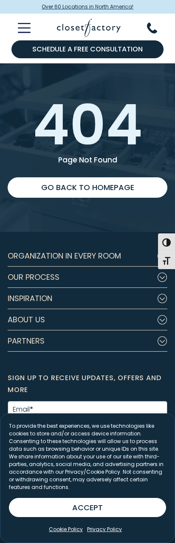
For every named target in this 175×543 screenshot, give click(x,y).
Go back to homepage (87, 187)
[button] (87, 256)
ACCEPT (87, 507)
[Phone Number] (157, 28)
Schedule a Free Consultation (87, 49)
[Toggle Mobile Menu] (19, 28)
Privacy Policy (104, 529)
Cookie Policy (66, 529)
